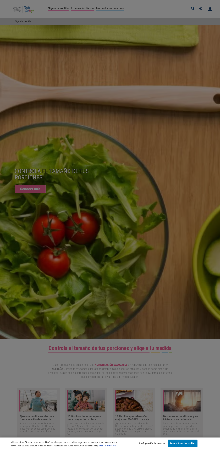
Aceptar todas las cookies (183, 443)
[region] (110, 443)
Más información (107, 445)
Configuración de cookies (152, 443)
